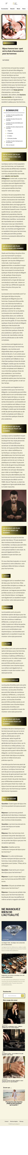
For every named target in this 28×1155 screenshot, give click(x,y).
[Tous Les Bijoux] (15, 3)
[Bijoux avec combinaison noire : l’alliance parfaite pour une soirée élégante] (14, 1013)
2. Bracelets (10, 133)
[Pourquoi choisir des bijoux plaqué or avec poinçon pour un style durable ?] (14, 1067)
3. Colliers (9, 136)
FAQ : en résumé (10, 145)
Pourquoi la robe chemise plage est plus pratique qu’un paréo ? (14, 1103)
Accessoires (9, 43)
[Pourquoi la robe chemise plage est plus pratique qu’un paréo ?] (14, 1095)
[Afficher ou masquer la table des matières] (21, 110)
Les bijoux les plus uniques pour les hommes (14, 127)
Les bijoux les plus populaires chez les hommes (14, 115)
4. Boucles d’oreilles (12, 138)
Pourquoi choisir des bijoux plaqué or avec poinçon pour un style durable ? (12, 1081)
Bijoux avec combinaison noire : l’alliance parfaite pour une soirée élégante (12, 1026)
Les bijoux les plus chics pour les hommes (14, 119)
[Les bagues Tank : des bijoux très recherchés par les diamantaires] (14, 931)
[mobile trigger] (7, 3)
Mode (3, 1052)
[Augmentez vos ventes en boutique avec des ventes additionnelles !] (14, 964)
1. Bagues (9, 130)
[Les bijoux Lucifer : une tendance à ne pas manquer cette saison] (14, 1040)
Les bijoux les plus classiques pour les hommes (14, 141)
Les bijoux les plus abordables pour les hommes (14, 123)
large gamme (18, 90)
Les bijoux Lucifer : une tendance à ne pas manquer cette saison (12, 1054)
